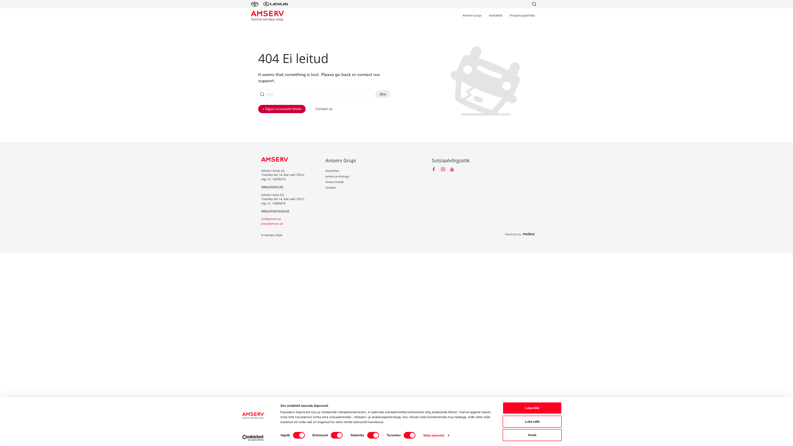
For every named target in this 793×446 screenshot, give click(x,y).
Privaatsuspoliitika (522, 15)
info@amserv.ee (271, 219)
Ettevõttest (332, 171)
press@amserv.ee (272, 223)
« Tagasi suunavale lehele (281, 109)
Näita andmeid (433, 435)
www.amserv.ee (272, 187)
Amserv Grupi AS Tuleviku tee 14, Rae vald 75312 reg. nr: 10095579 (282, 175)
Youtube (452, 169)
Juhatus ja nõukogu (337, 176)
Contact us (324, 109)
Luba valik (532, 421)
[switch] (337, 435)
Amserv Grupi (472, 15)
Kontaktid (495, 15)
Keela (532, 435)
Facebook (434, 169)
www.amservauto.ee (275, 211)
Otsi (383, 94)
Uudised (330, 187)
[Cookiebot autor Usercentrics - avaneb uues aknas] (253, 438)
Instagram (443, 169)
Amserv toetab (334, 182)
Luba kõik (532, 408)
